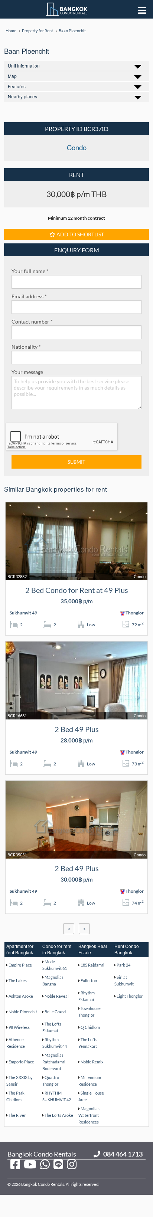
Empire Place (20, 964)
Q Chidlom (90, 1027)
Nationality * (26, 347)
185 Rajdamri (92, 964)
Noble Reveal (57, 996)
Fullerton (89, 980)
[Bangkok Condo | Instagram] (71, 1164)
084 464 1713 (123, 1154)
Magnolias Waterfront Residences (89, 1115)
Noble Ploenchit (23, 1011)
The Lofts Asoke (59, 1115)
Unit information (24, 65)
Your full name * (30, 271)
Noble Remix (92, 1061)
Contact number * (32, 321)
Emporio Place (21, 1061)
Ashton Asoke (21, 996)
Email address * (29, 296)
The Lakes (18, 980)
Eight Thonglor (130, 996)
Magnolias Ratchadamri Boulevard (53, 1062)
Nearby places (22, 96)
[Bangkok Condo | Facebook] (15, 1164)
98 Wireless (19, 1027)
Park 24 (123, 964)
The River (17, 1115)
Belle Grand (55, 1011)
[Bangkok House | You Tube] (30, 1164)
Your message (27, 372)
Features (17, 86)
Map (12, 76)
